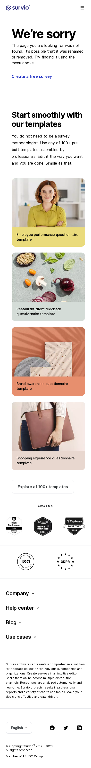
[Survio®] (18, 8)
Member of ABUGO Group (24, 756)
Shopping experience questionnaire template (46, 460)
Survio (29, 746)
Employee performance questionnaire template (47, 236)
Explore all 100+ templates (43, 486)
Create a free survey (32, 76)
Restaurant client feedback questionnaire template (39, 311)
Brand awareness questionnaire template (42, 386)
